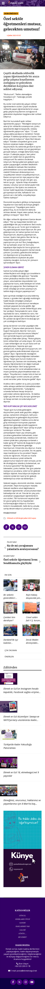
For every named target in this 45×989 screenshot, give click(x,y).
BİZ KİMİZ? (22, 937)
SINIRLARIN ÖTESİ (22, 919)
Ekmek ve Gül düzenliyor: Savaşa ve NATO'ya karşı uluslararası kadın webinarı (21, 720)
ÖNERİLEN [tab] (9, 656)
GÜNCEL (22, 915)
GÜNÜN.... (22, 933)
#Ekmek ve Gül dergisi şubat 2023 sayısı (21, 518)
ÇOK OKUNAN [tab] (11, 650)
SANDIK (22, 923)
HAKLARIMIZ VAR (23, 926)
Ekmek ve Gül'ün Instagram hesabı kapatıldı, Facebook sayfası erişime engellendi (21, 692)
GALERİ (23, 930)
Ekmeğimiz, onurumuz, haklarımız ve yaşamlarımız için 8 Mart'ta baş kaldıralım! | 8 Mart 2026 (22, 804)
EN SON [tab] (8, 575)
